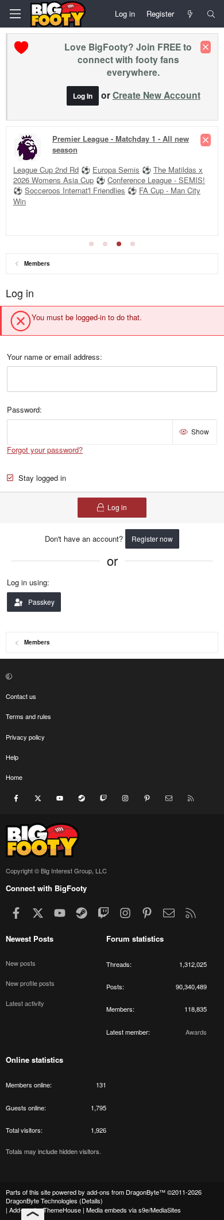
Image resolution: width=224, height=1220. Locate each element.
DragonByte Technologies (42, 1200)
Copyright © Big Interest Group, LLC (56, 870)
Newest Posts (29, 938)
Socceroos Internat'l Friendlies (75, 190)
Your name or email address (53, 356)
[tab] (91, 243)
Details (91, 1200)
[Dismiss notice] (205, 47)
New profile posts (30, 983)
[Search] (211, 14)
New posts (21, 963)
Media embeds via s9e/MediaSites (133, 1209)
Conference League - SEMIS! (156, 179)
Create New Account (156, 95)
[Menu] (15, 14)
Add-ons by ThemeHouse (45, 1209)
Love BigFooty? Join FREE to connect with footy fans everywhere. (128, 59)
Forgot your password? (45, 449)
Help (12, 756)
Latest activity (25, 1003)
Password (23, 409)
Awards (196, 1031)
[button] (110, 676)
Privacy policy (25, 736)
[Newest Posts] (190, 14)
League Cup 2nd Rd (46, 169)
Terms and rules (28, 716)
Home (14, 777)
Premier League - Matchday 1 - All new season (120, 143)
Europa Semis (116, 169)
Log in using (27, 582)
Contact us (21, 696)
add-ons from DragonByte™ (126, 1191)
